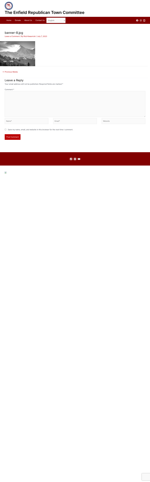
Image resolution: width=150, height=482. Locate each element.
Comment (9, 89)
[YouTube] (144, 20)
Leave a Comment (12, 36)
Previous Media (10, 72)
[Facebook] (137, 20)
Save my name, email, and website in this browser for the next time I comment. (40, 129)
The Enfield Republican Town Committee (44, 12)
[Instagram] (141, 20)
